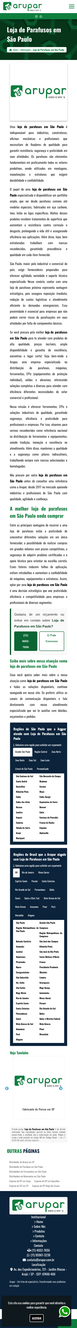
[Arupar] (38, 1205)
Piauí (45, 906)
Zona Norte (56, 751)
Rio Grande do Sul (22, 889)
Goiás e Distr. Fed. (31, 898)
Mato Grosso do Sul (52, 898)
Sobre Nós (39, 1226)
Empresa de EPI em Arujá (20, 1181)
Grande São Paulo (22, 751)
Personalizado (43, 768)
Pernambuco (40, 889)
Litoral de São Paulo (24, 768)
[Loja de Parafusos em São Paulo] (38, 92)
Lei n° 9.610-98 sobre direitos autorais (38, 1139)
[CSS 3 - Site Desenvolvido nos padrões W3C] (42, 1292)
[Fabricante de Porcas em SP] (38, 1081)
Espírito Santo (21, 881)
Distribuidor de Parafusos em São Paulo (26, 1166)
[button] (71, 6)
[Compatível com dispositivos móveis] (56, 1292)
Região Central (41, 751)
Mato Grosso (20, 906)
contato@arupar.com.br (40, 1259)
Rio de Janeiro (28, 872)
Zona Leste (45, 760)
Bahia (52, 889)
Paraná (35, 881)
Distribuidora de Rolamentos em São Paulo (27, 1176)
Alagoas (31, 915)
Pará (53, 906)
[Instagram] (36, 16)
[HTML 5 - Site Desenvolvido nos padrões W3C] (29, 1292)
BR (16, 872)
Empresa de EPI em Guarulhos (46, 1181)
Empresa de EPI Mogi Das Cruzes (46, 1185)
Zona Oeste (19, 760)
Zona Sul (32, 760)
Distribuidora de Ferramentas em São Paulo (27, 1171)
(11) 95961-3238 (40, 1255)
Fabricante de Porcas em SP (38, 1109)
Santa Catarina (48, 881)
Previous (7, 1089)
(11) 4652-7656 (25, 641)
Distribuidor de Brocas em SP (21, 1162)
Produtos (40, 1231)
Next (61, 1089)
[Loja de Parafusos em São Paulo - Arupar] (23, 7)
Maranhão (19, 915)
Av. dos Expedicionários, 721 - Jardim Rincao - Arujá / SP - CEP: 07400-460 (40, 1271)
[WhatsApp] (41, 16)
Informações (39, 1240)
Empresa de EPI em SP (18, 1185)
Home (39, 1221)
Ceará (17, 898)
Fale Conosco (52, 638)
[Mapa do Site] (18, 1292)
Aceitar (36, 1318)
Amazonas (34, 906)
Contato (39, 1236)
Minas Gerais (43, 872)
